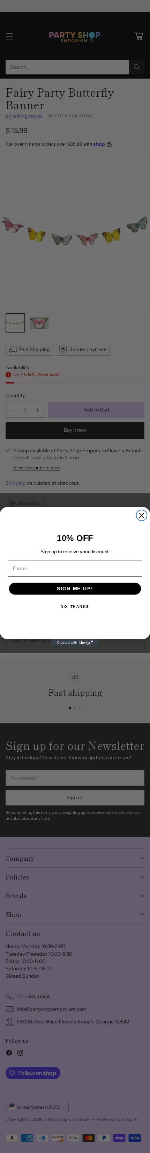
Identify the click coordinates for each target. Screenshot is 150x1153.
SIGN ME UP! (75, 588)
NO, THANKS (75, 606)
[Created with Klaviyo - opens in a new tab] (75, 642)
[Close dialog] (141, 515)
